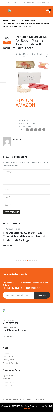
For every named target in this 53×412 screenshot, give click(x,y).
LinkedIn (35, 129)
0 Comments (25, 126)
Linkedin (14, 340)
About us (7, 353)
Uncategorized (27, 123)
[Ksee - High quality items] (14, 11)
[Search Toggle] (34, 11)
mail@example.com (14, 330)
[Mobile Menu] (5, 11)
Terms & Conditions (11, 363)
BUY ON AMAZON (25, 102)
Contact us (7, 385)
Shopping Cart (9, 382)
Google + (39, 129)
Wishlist (6, 378)
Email (43, 129)
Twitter (31, 129)
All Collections (9, 356)
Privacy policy (9, 359)
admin (25, 120)
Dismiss (26, 408)
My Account (8, 375)
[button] (16, 260)
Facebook (27, 129)
